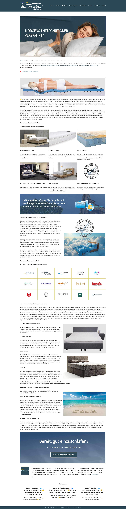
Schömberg (64, 65)
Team (69, 507)
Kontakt (104, 5)
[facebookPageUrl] (32, 477)
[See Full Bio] (98, 475)
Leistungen (58, 507)
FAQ (61, 507)
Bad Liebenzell (90, 65)
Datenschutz (76, 507)
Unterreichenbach (56, 65)
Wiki (63, 507)
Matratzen (58, 5)
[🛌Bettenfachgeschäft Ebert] (31, 5)
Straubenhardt (83, 65)
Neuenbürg (49, 65)
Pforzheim (75, 65)
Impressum (71, 507)
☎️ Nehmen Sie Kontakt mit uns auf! (29, 71)
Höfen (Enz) (70, 65)
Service (90, 5)
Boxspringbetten (73, 5)
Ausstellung (97, 5)
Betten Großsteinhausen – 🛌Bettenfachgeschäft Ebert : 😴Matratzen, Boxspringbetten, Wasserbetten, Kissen (63, 490)
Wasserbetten (83, 5)
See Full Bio (95, 474)
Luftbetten (64, 5)
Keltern (96, 65)
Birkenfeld (43, 65)
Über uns (66, 507)
